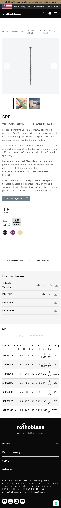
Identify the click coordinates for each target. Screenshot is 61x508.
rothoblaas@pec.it (37, 492)
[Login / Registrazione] (49, 13)
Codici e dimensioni (38, 260)
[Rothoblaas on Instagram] (16, 501)
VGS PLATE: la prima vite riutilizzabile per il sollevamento (30, 2)
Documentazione (14, 260)
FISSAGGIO (17, 32)
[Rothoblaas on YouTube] (22, 501)
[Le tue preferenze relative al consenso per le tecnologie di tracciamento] (56, 503)
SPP (58, 32)
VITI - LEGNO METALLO (46, 31)
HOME (5, 32)
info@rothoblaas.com (11, 492)
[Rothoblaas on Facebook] (4, 501)
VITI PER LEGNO (31, 31)
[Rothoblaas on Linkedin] (10, 501)
